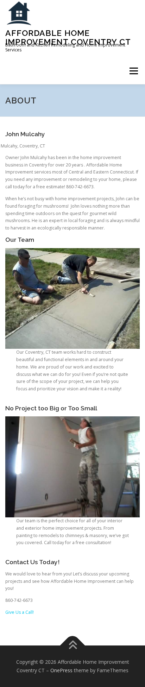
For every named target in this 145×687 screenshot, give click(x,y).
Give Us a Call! (19, 612)
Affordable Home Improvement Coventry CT (68, 37)
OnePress (61, 670)
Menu (133, 71)
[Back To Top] (72, 645)
